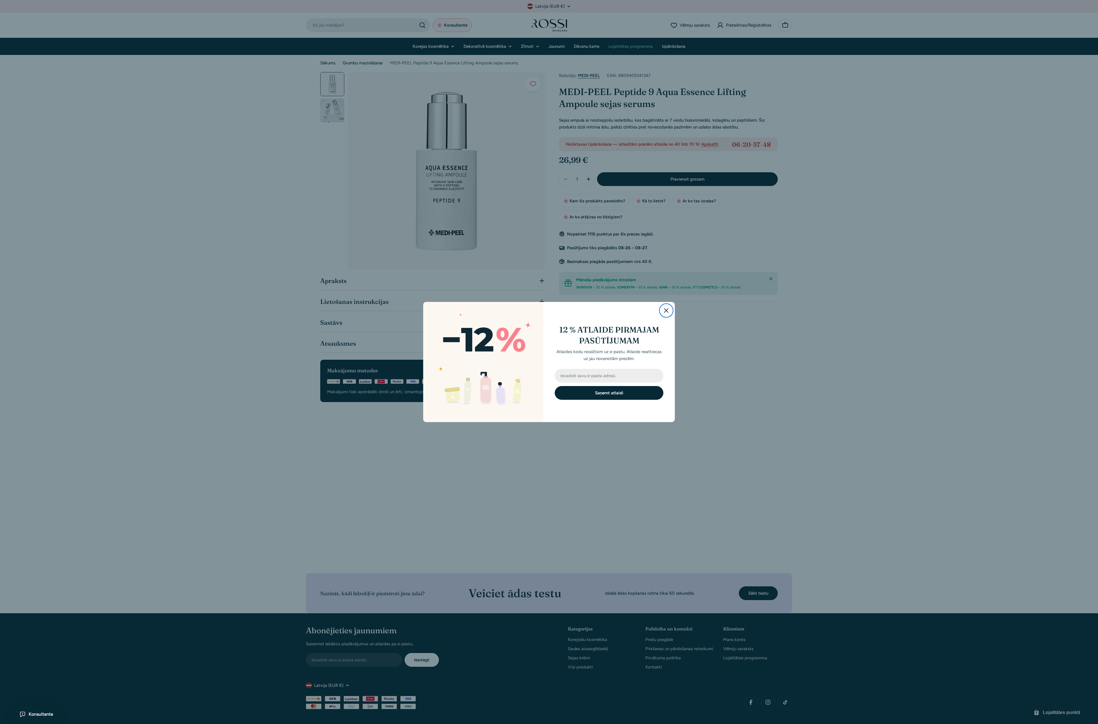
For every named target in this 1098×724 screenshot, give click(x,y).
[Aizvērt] (666, 310)
